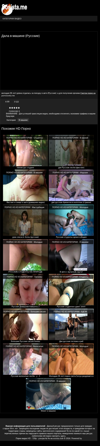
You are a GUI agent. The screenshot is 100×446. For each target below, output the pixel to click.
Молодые (84, 207)
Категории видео (12, 18)
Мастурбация (38, 207)
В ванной (84, 138)
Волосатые (38, 346)
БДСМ (84, 311)
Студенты (38, 138)
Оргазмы (38, 277)
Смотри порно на (87, 93)
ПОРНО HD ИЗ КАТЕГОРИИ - (20, 138)
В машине (23, 120)
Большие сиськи (38, 311)
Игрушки (84, 172)
